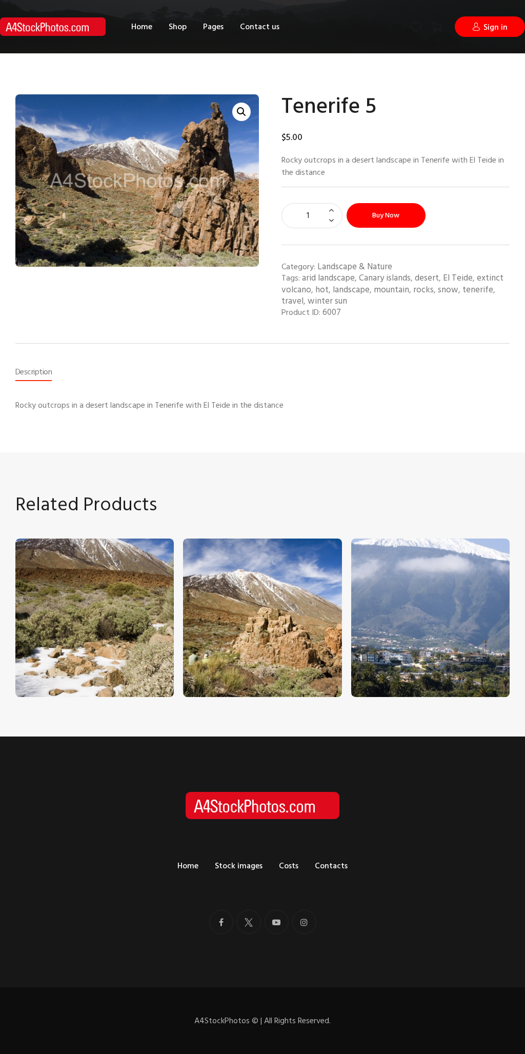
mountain (391, 290)
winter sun (327, 301)
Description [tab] (33, 372)
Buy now (385, 215)
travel (292, 301)
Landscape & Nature (354, 267)
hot (322, 290)
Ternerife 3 (42, 652)
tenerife (477, 290)
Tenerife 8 (209, 652)
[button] (241, 112)
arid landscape (328, 278)
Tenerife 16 (378, 652)
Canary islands (385, 278)
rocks (423, 290)
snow (448, 290)
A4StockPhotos (226, 1020)
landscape (351, 290)
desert (427, 278)
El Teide (458, 278)
